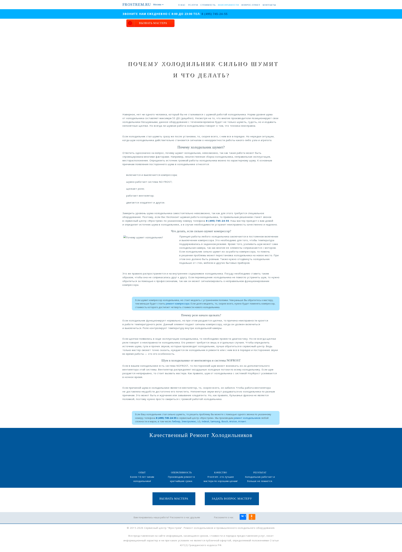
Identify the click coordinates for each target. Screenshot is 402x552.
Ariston (233, 421)
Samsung (215, 421)
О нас (182, 5)
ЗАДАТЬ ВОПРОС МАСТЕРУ (232, 498)
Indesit (205, 421)
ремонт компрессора (177, 303)
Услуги (193, 5)
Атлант (242, 421)
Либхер (176, 421)
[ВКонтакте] (243, 517)
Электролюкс (189, 421)
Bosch (224, 421)
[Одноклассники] (252, 517)
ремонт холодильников (247, 417)
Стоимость (208, 5)
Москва (157, 4)
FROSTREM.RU (136, 5)
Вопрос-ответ (251, 5)
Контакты (269, 5)
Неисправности (228, 5)
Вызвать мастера (173, 498)
